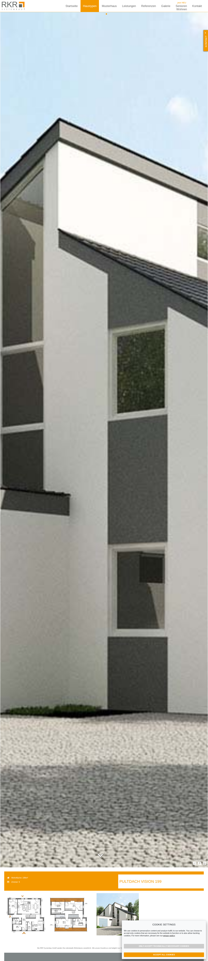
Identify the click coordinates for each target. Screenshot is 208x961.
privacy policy (169, 936)
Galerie (165, 6)
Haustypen (90, 6)
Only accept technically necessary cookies (164, 946)
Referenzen (148, 6)
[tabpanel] (104, 439)
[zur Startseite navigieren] (14, 6)
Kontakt (197, 6)
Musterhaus (109, 6)
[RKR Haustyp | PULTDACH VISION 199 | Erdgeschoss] (25, 914)
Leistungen (129, 6)
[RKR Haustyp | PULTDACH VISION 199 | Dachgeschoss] (68, 914)
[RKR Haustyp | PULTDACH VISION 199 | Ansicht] (118, 914)
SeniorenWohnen (181, 7)
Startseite (71, 6)
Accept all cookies (164, 955)
